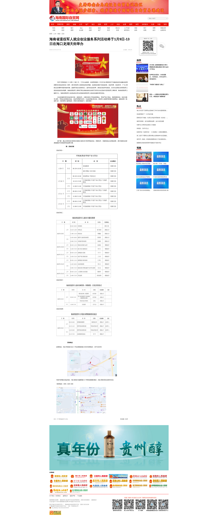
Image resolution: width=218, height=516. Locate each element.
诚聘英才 (65, 495)
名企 (81, 28)
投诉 (63, 30)
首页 (52, 24)
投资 (117, 30)
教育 (105, 24)
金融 (74, 24)
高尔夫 (118, 28)
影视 (145, 30)
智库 (165, 24)
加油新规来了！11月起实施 (145, 114)
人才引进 (126, 28)
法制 (53, 30)
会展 (124, 24)
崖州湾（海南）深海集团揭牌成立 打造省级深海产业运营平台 (155, 139)
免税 (108, 28)
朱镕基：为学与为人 (143, 128)
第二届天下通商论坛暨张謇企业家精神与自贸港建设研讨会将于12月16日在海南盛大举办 (163, 135)
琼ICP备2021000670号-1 (56, 504)
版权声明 (72, 495)
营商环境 (60, 24)
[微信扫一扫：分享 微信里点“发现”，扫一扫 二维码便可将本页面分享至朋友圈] (161, 46)
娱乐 (154, 30)
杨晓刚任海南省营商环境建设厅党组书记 (149, 142)
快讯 (53, 28)
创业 (90, 28)
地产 (86, 24)
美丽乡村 (163, 28)
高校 (135, 28)
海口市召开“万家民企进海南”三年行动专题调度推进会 (153, 110)
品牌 (90, 30)
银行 (72, 28)
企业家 (81, 30)
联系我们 (58, 495)
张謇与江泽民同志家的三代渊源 (146, 125)
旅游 (99, 28)
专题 (158, 24)
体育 (137, 24)
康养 (130, 24)
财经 (68, 24)
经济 (108, 30)
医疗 (145, 28)
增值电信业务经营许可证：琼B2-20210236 (77, 504)
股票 (72, 30)
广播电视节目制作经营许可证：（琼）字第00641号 (63, 506)
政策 (135, 30)
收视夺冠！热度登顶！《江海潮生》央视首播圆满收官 (153, 132)
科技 (118, 24)
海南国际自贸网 (53, 500)
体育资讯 (126, 30)
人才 (112, 24)
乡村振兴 (145, 24)
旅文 (93, 24)
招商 (99, 24)
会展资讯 (163, 30)
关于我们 (51, 495)
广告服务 (79, 495)
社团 (152, 24)
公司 (80, 24)
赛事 (154, 28)
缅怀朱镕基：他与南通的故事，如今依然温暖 (150, 121)
